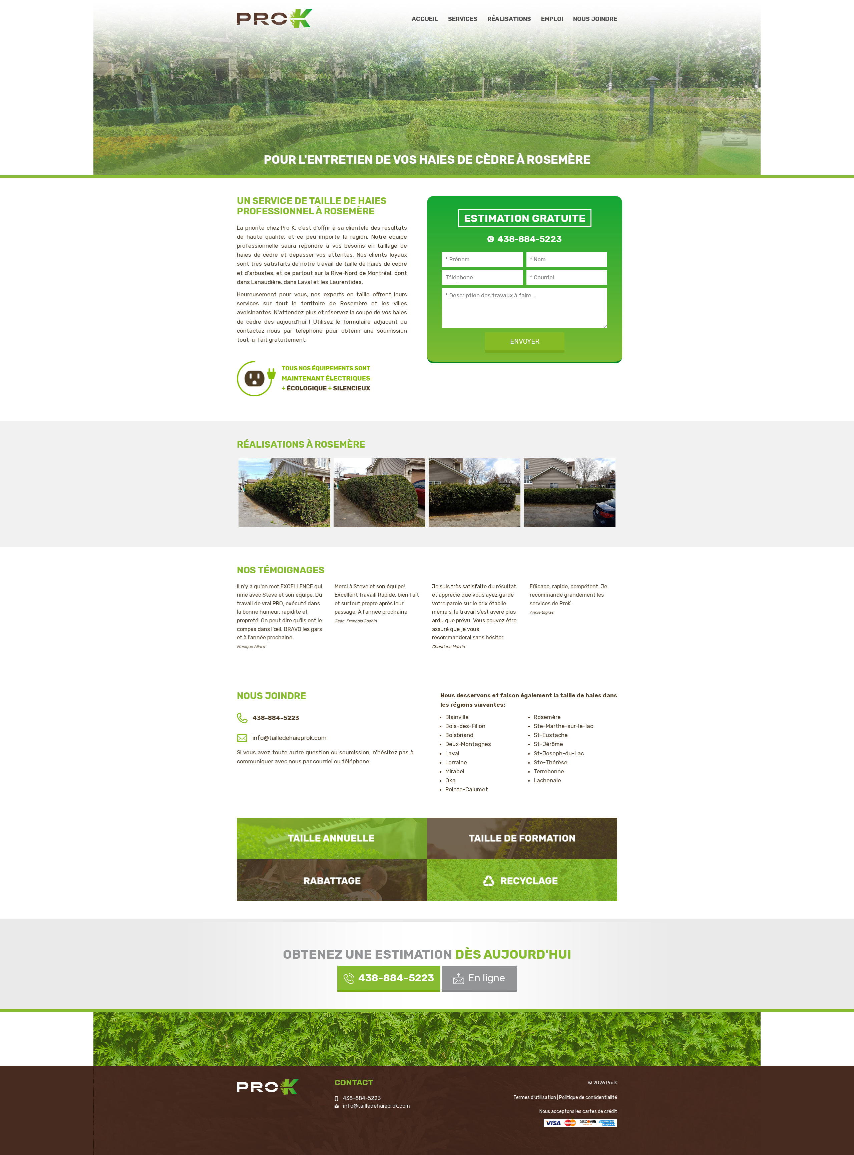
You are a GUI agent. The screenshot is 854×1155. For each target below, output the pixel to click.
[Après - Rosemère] (569, 491)
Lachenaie (547, 780)
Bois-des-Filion (465, 726)
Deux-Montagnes (468, 744)
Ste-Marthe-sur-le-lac (563, 726)
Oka (450, 780)
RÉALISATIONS (509, 19)
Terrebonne (549, 771)
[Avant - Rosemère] (284, 491)
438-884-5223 (362, 1098)
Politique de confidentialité (588, 1097)
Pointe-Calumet (466, 789)
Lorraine (456, 762)
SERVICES (462, 19)
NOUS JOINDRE (595, 19)
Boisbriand (459, 735)
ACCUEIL (425, 19)
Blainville (457, 717)
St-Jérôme (548, 744)
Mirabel (454, 771)
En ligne (486, 978)
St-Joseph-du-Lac (559, 753)
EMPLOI (552, 19)
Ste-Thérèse (550, 762)
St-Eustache (551, 735)
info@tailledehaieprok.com (290, 738)
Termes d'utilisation (534, 1097)
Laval (452, 753)
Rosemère (547, 717)
